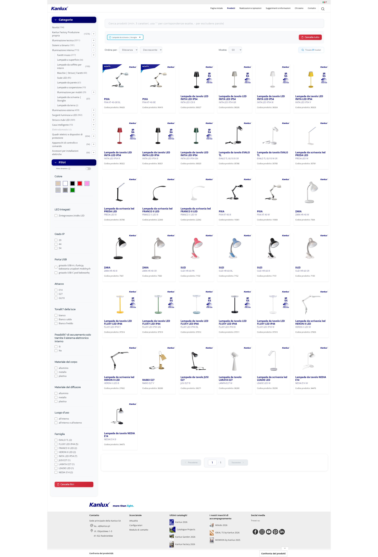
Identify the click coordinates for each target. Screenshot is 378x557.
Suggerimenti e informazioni (278, 8)
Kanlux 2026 (181, 522)
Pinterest (275, 532)
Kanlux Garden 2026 (185, 536)
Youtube (269, 532)
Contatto (312, 8)
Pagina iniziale (216, 8)
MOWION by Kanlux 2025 (227, 540)
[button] (325, 2)
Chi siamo (299, 8)
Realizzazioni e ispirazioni (250, 8)
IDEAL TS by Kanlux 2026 (227, 532)
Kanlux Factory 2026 (185, 544)
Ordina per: (111, 49)
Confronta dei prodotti (273, 553)
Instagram (262, 532)
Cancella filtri (67, 484)
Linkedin (282, 532)
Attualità (133, 520)
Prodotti (231, 8)
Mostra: (223, 49)
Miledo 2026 (221, 525)
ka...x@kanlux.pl (102, 526)
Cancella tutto (312, 37)
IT (326, 2)
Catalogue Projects (186, 529)
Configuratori (135, 525)
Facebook (255, 532)
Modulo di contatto (138, 529)
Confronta (113, 112)
